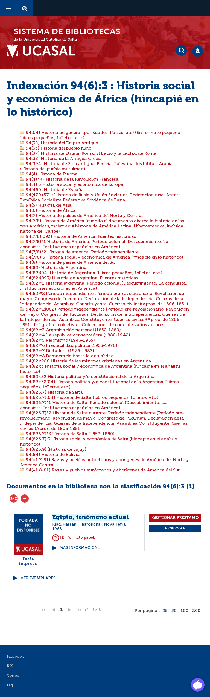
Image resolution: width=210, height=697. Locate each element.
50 (174, 611)
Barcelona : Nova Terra (104, 524)
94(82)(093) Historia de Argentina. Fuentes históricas (81, 278)
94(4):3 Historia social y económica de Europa (74, 185)
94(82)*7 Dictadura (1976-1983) (59, 351)
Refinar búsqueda (25, 498)
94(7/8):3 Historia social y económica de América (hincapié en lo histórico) (104, 257)
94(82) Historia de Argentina (56, 268)
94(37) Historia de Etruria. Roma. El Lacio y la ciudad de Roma (90, 153)
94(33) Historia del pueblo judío (58, 148)
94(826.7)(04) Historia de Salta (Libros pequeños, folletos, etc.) (92, 398)
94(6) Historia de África (50, 211)
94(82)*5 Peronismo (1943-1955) (60, 340)
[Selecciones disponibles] (14, 498)
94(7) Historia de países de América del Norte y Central (84, 216)
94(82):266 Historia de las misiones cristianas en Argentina (88, 361)
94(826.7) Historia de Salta (54, 392)
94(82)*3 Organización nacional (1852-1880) (73, 330)
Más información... (79, 548)
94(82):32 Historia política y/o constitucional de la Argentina (90, 377)
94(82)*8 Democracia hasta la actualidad (69, 356)
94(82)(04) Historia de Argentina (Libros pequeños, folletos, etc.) (93, 273)
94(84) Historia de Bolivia (52, 455)
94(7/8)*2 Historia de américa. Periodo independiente (82, 252)
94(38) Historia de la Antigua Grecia (63, 159)
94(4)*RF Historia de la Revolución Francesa (72, 179)
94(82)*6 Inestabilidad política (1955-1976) (71, 346)
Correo (13, 676)
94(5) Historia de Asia (48, 205)
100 (184, 611)
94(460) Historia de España (54, 190)
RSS (10, 666)
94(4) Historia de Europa (51, 174)
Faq (10, 685)
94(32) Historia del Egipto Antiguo (61, 143)
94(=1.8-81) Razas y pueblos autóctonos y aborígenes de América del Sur (102, 470)
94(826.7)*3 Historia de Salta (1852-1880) (70, 434)
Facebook (15, 656)
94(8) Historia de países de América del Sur (70, 262)
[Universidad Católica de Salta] (44, 51)
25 (165, 611)
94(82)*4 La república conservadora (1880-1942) (77, 335)
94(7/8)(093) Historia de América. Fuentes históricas (80, 237)
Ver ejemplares (38, 578)
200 (196, 611)
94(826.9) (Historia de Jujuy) (55, 449)
